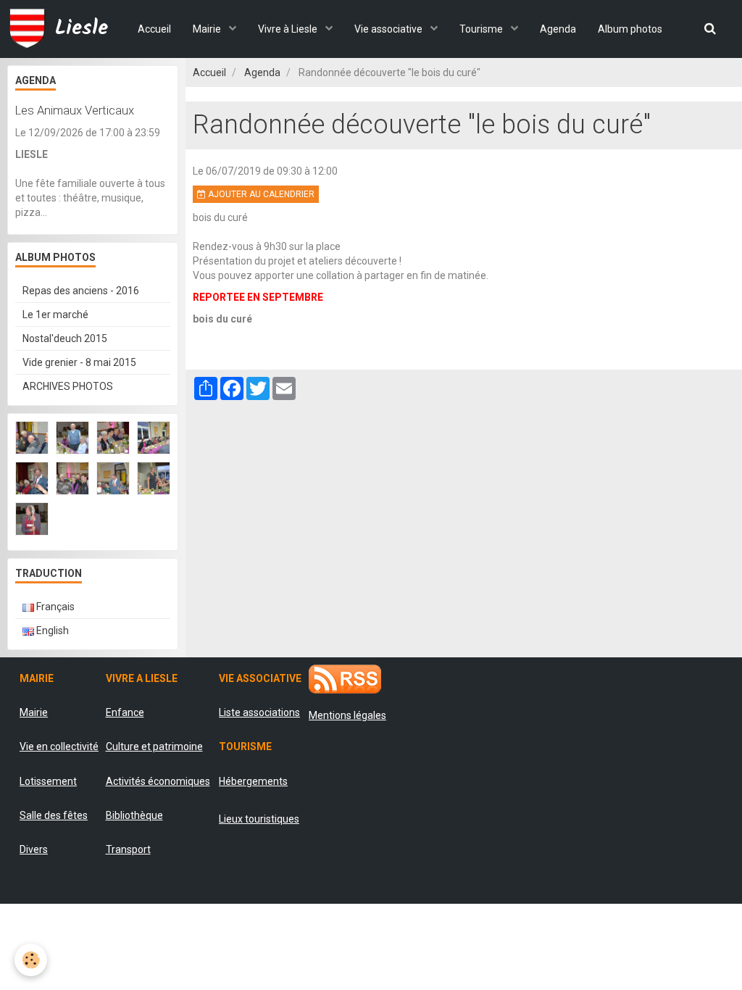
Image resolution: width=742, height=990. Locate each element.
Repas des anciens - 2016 (80, 290)
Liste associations (259, 712)
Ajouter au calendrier (260, 194)
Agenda (558, 29)
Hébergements (253, 781)
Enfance (125, 712)
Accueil (154, 29)
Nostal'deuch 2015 (64, 338)
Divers (34, 849)
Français (54, 606)
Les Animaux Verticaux (74, 110)
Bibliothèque (134, 815)
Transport (128, 849)
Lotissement (48, 781)
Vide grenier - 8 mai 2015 (79, 362)
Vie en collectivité (59, 746)
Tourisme (482, 29)
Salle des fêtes (54, 815)
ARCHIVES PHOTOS (67, 386)
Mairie (208, 29)
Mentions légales (347, 715)
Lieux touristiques (259, 819)
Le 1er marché (55, 314)
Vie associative (389, 29)
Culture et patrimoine (154, 746)
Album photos (630, 29)
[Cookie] (30, 960)
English (51, 630)
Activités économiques (158, 781)
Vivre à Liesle (289, 29)
